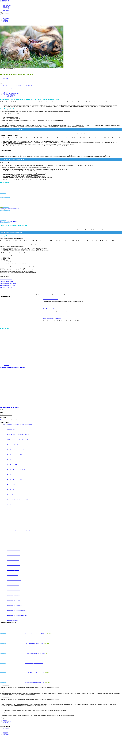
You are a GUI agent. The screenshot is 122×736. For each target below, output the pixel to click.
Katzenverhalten (6, 734)
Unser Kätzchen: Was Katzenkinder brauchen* (34, 643)
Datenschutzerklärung (7, 721)
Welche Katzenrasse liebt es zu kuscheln (8, 283)
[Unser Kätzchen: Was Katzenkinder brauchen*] (15, 643)
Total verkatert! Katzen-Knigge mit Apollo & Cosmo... (36, 633)
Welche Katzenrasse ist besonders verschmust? (52, 318)
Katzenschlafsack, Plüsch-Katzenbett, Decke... (9, 208)
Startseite (4, 723)
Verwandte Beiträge (10, 96)
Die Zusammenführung (10, 91)
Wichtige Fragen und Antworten (9, 94)
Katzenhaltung (5, 730)
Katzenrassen (6, 70)
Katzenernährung (6, 728)
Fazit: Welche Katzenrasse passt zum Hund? (11, 93)
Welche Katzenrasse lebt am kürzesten (7, 285)
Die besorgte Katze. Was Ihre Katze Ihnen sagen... (35, 653)
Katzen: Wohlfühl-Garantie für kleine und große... (35, 672)
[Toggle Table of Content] (1, 83)
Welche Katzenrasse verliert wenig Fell (10, 407)
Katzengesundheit (6, 729)
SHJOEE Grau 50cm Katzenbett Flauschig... (9, 221)
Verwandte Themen (12, 95)
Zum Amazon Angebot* (5, 197)
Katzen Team (5, 78)
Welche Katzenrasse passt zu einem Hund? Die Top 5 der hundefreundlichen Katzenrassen (19, 85)
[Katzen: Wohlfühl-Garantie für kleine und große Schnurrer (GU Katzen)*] (15, 672)
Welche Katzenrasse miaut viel (6, 279)
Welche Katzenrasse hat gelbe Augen (50, 308)
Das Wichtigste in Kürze (7, 86)
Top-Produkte (5, 92)
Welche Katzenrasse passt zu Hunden (50, 299)
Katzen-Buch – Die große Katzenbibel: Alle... (34, 663)
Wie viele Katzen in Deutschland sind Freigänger (12, 367)
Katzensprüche (6, 733)
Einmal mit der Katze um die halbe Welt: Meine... (35, 682)
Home (1, 419)
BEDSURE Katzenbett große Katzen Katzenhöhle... (10, 194)
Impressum (5, 720)
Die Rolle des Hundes (10, 90)
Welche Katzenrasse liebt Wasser (6, 281)
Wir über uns (5, 722)
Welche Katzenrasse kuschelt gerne (7, 287)
